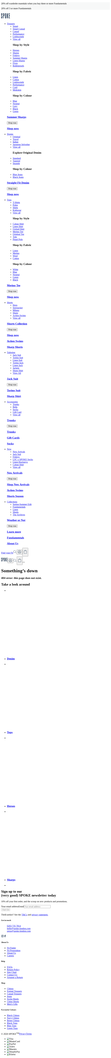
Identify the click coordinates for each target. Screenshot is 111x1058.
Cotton (16, 79)
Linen (15, 77)
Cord (15, 87)
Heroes (16, 50)
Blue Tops (11, 1025)
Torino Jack (18, 363)
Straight (16, 163)
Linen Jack (18, 365)
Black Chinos (13, 1015)
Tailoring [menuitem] (11, 352)
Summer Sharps (20, 58)
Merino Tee (18, 231)
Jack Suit (17, 355)
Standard (17, 158)
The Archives (19, 514)
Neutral (16, 103)
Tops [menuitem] (9, 200)
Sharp (15, 313)
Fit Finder (11, 948)
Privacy (22, 1034)
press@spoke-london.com (19, 931)
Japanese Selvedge (21, 144)
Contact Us (12, 975)
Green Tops (12, 1028)
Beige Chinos (13, 1020)
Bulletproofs (18, 66)
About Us (11, 953)
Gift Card (17, 412)
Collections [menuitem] (12, 502)
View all (16, 39)
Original (16, 136)
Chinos (10, 988)
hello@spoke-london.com (18, 928)
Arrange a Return (15, 977)
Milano (16, 310)
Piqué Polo (18, 239)
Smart (15, 26)
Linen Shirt (18, 226)
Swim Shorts (13, 999)
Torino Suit (18, 357)
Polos (15, 205)
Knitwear (17, 210)
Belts (15, 407)
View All (17, 373)
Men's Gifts (12, 1004)
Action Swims (19, 315)
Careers (10, 955)
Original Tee (18, 234)
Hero (15, 305)
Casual (16, 31)
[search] (15, 561)
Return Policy (13, 969)
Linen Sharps (19, 60)
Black (15, 109)
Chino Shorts (13, 1001)
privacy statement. (40, 914)
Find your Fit (7, 553)
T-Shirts (16, 202)
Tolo (15, 237)
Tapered (16, 161)
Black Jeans (18, 177)
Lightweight (18, 36)
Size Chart (11, 972)
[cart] (20, 560)
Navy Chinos (13, 1018)
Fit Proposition (13, 950)
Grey (15, 106)
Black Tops (12, 1023)
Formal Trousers (14, 991)
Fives (15, 63)
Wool (15, 256)
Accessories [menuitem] (12, 402)
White (15, 269)
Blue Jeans (18, 174)
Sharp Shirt (18, 370)
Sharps (16, 53)
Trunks (16, 404)
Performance (18, 34)
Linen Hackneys (20, 462)
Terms (29, 1034)
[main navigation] (24, 562)
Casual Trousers (14, 994)
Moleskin (17, 90)
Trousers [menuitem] (11, 23)
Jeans (9, 996)
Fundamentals (19, 507)
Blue (15, 101)
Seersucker (18, 307)
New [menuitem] (9, 449)
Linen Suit (17, 360)
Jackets (16, 368)
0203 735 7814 (14, 926)
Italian (15, 142)
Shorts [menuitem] (10, 302)
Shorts (15, 512)
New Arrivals (19, 451)
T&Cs (24, 914)
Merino (16, 253)
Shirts (15, 207)
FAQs (9, 967)
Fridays (16, 55)
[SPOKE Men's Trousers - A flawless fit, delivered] (5, 19)
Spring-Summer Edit (22, 504)
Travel (15, 139)
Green (15, 111)
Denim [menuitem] (10, 134)
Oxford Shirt (18, 229)
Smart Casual (19, 29)
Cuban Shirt (18, 224)
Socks (15, 409)
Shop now (12, 123)
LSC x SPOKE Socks (23, 459)
